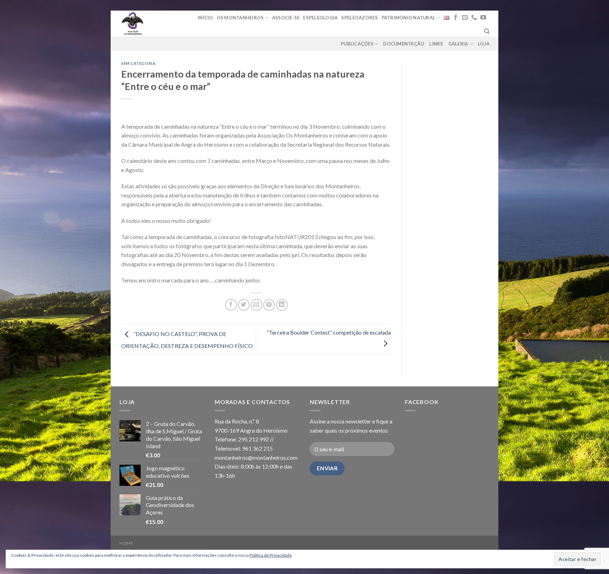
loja (484, 44)
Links (436, 44)
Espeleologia (320, 17)
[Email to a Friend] (256, 305)
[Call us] (474, 17)
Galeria (458, 44)
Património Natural (409, 17)
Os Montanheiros (240, 17)
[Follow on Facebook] (456, 17)
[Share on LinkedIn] (282, 305)
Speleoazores (359, 17)
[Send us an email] (465, 17)
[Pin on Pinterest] (269, 305)
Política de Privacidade (271, 555)
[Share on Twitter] (244, 305)
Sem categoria (138, 63)
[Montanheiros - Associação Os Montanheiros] (150, 24)
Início (205, 17)
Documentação (403, 44)
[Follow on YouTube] (483, 17)
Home (126, 543)
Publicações (357, 44)
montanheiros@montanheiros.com (256, 457)
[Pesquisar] (487, 31)
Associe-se (286, 17)
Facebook (421, 401)
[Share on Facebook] (231, 305)
